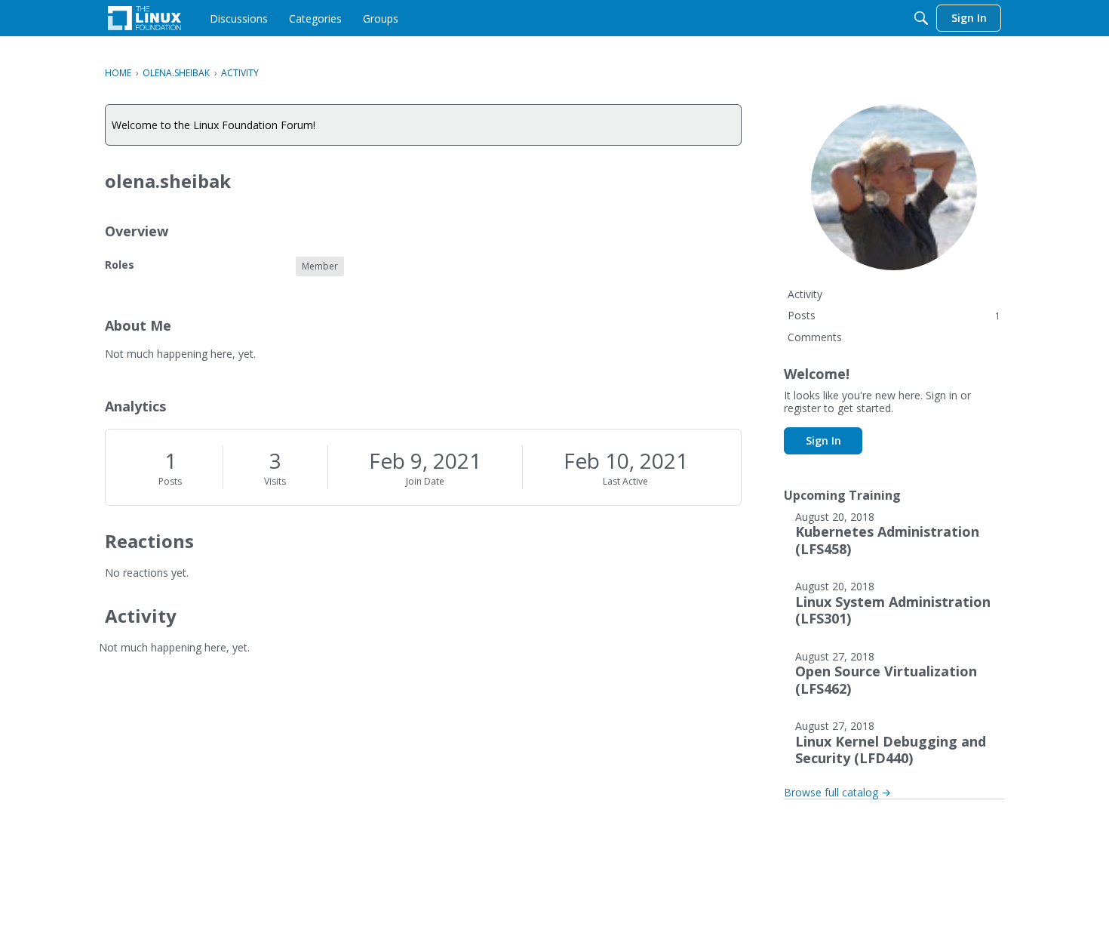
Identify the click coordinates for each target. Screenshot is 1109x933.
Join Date (425, 481)
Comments (815, 337)
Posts (170, 481)
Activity (805, 294)
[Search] (921, 18)
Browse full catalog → (837, 792)
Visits (275, 481)
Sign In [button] (823, 440)
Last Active (625, 481)
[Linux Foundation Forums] (144, 18)
